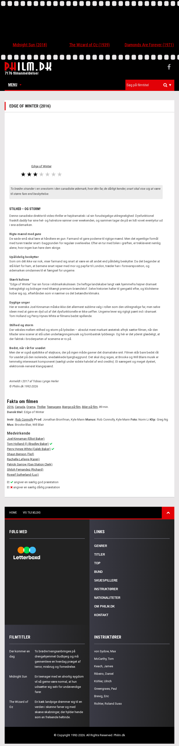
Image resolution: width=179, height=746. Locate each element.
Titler (99, 554)
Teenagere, (54, 407)
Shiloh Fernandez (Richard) (25, 469)
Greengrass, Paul (105, 688)
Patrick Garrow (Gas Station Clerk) (29, 464)
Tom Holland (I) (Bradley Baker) (28, 444)
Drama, (31, 407)
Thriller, (41, 407)
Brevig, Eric (101, 696)
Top (97, 563)
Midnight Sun (18, 676)
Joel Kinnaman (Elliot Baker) (26, 438)
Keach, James (103, 666)
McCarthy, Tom (104, 658)
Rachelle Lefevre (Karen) (23, 459)
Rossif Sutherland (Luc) (23, 474)
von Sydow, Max (105, 651)
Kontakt (101, 615)
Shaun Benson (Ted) (20, 454)
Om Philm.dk (104, 606)
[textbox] (151, 85)
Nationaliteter (107, 598)
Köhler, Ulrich (103, 681)
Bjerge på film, (71, 407)
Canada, (20, 407)
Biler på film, (90, 407)
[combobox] (149, 85)
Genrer (100, 546)
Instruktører (106, 589)
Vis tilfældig (32, 512)
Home (13, 512)
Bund (98, 572)
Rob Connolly (24, 419)
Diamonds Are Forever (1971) (149, 44)
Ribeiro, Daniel (104, 673)
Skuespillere (106, 580)
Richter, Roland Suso (108, 703)
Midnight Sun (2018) (30, 44)
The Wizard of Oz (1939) (89, 44)
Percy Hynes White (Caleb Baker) (29, 449)
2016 (10, 407)
